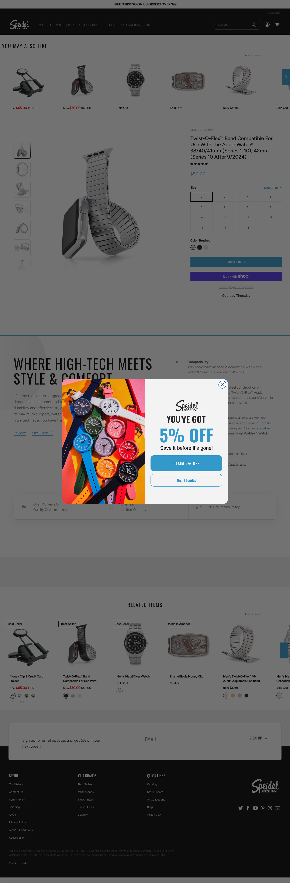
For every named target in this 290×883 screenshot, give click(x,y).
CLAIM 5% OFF (186, 463)
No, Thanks (186, 480)
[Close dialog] (222, 384)
